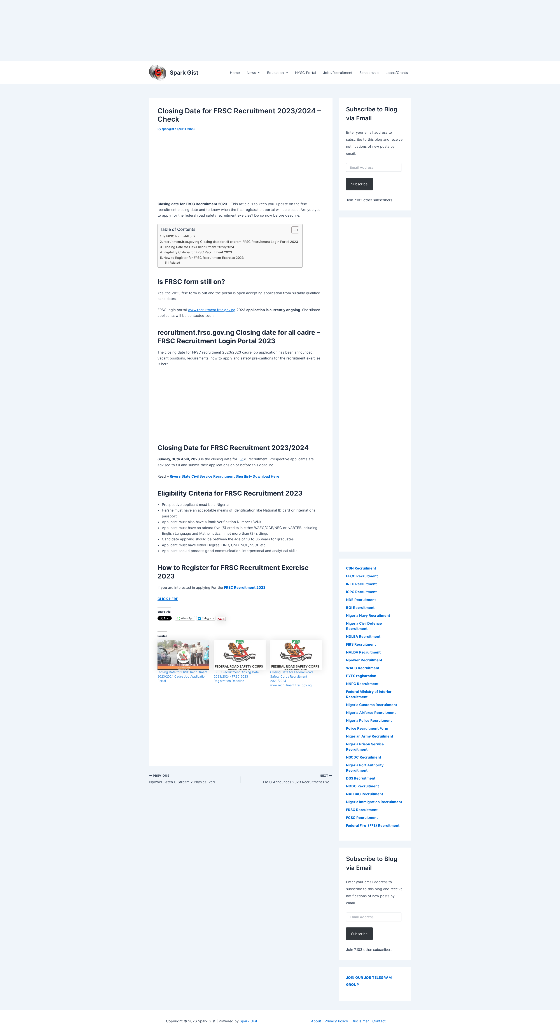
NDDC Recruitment (362, 786)
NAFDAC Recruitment (364, 794)
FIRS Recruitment (361, 644)
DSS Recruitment (360, 778)
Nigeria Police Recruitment (369, 720)
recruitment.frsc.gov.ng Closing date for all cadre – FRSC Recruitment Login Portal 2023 (230, 242)
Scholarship (369, 72)
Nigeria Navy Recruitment (368, 615)
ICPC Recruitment (361, 592)
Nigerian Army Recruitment (369, 736)
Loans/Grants (397, 72)
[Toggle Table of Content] (293, 230)
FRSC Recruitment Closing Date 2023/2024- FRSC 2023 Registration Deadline (236, 676)
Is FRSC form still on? (179, 236)
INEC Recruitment (361, 584)
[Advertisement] (131, 30)
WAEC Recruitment (362, 668)
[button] (258, 72)
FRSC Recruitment (362, 810)
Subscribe (359, 184)
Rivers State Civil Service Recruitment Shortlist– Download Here (224, 476)
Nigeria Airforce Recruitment (371, 712)
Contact (379, 1021)
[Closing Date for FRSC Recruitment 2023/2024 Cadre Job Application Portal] (183, 655)
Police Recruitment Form (367, 728)
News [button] (251, 72)
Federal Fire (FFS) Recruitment (372, 825)
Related (175, 262)
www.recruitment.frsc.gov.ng (211, 310)
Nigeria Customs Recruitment (371, 705)
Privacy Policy (336, 1021)
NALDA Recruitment (363, 652)
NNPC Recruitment (362, 684)
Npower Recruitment (364, 660)
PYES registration (361, 676)
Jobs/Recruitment (337, 72)
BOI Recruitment (360, 607)
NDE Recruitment (361, 599)
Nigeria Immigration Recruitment (374, 802)
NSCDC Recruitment (363, 757)
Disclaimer (360, 1021)
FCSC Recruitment (362, 817)
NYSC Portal (305, 72)
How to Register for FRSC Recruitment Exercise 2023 (203, 257)
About (316, 1021)
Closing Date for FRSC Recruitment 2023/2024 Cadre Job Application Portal (182, 676)
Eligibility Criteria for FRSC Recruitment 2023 (197, 252)
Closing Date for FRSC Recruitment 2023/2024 (198, 247)
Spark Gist (184, 72)
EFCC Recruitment (362, 576)
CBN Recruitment (361, 568)
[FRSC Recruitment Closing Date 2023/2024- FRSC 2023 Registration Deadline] (240, 655)
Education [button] (275, 72)
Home (235, 72)
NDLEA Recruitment (363, 636)
